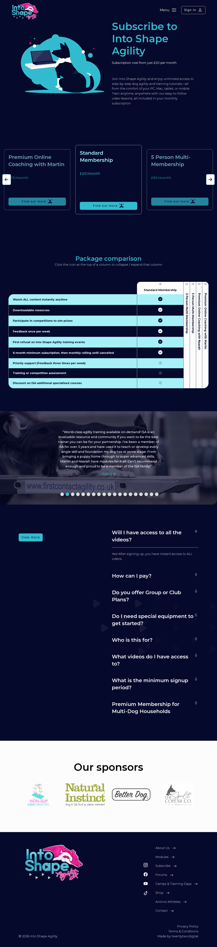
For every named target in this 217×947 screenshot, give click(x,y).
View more (31, 537)
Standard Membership (160, 290)
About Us (162, 848)
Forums (161, 875)
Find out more (34, 201)
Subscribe (163, 866)
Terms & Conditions (183, 931)
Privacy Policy (187, 926)
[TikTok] (146, 893)
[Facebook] (146, 874)
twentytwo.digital (185, 936)
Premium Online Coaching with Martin (205, 321)
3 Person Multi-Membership (186, 313)
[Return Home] (54, 862)
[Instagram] (146, 865)
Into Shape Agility (43, 936)
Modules (162, 857)
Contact (161, 911)
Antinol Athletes (168, 902)
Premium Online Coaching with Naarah (199, 321)
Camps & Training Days (173, 884)
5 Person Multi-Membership (192, 313)
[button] (6, 179)
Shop (159, 893)
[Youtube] (146, 883)
